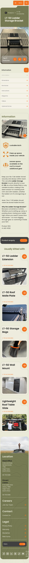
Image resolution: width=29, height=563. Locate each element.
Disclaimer (6, 533)
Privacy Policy (7, 526)
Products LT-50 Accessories (16, 13)
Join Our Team (7, 505)
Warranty (5, 529)
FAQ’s (5, 544)
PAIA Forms (6, 537)
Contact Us (6, 515)
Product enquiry (8, 240)
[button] (26, 3)
